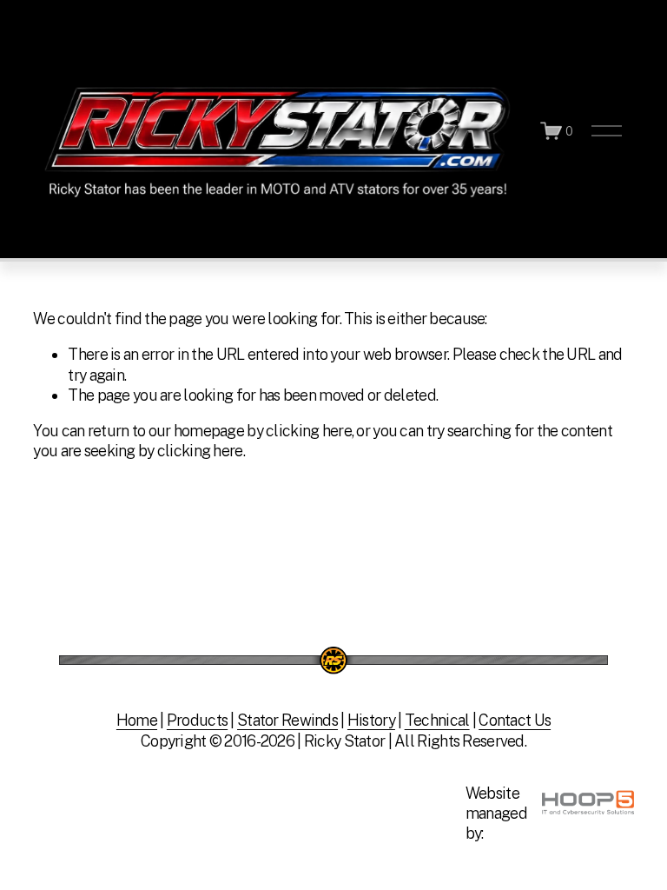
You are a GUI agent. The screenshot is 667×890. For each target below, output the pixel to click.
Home (136, 720)
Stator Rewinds (287, 720)
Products (197, 720)
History (371, 720)
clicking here (309, 431)
